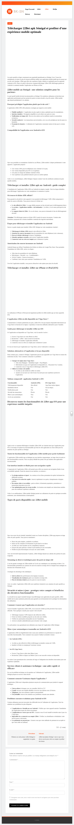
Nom (11, 782)
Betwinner (37, 14)
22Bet (46, 9)
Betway (27, 14)
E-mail (11, 790)
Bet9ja (55, 9)
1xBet (39, 9)
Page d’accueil (29, 9)
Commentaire (13, 759)
